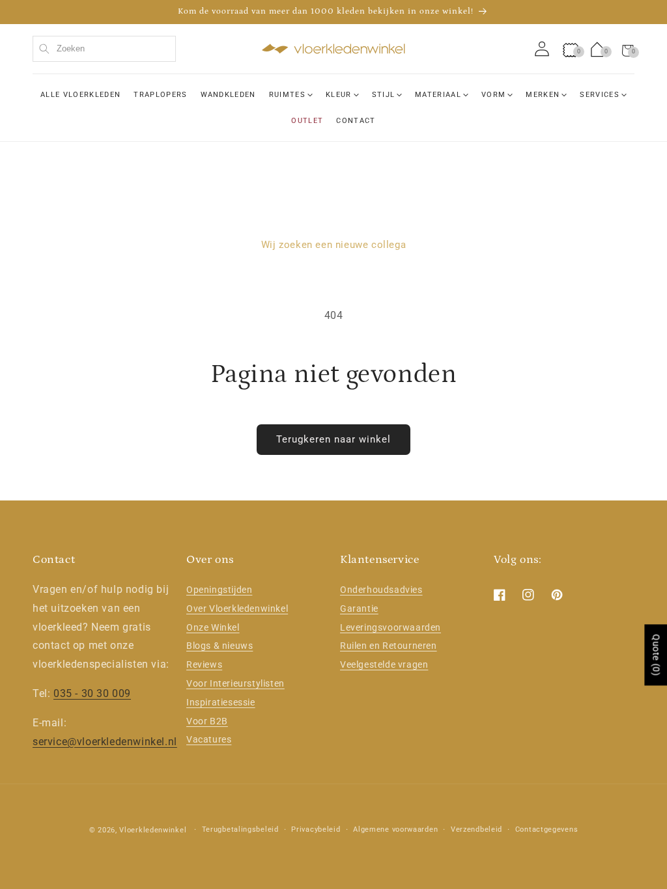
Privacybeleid (315, 829)
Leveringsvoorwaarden (390, 627)
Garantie (359, 608)
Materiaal (438, 94)
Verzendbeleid (476, 829)
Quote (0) (656, 655)
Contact (355, 120)
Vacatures (208, 739)
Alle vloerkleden (80, 94)
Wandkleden (228, 94)
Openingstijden (219, 589)
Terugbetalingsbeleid (240, 829)
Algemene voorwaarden (395, 829)
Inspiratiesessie (220, 702)
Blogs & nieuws (219, 645)
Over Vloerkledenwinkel (237, 608)
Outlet (307, 120)
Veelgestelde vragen (384, 664)
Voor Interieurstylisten (235, 683)
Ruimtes (287, 94)
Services (599, 94)
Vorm (493, 94)
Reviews (204, 664)
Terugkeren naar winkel (333, 439)
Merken (543, 94)
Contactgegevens (546, 829)
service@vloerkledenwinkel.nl (105, 741)
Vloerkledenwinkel (152, 830)
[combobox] (104, 49)
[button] (628, 48)
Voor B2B (207, 721)
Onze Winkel (213, 627)
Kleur (339, 94)
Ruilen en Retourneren (388, 645)
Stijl (383, 94)
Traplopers (160, 94)
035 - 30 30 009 (92, 693)
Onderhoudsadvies (381, 589)
